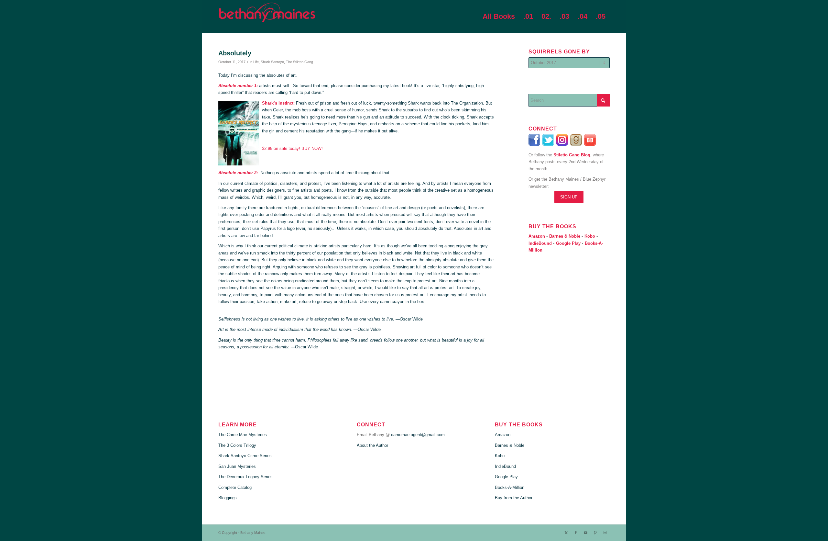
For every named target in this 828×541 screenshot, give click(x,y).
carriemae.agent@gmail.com (418, 434)
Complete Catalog (235, 487)
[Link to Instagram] (605, 532)
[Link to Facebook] (576, 532)
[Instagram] (563, 144)
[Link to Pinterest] (595, 532)
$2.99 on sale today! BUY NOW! (292, 148)
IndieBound (505, 466)
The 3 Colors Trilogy (237, 445)
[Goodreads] (576, 144)
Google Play (506, 476)
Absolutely (234, 53)
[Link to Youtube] (585, 532)
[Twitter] (548, 144)
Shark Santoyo (272, 62)
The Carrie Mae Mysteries (242, 434)
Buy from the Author (513, 497)
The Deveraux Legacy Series (245, 476)
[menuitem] (498, 16)
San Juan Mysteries (237, 466)
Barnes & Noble (509, 445)
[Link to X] (566, 532)
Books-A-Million (509, 487)
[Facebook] (534, 144)
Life (256, 62)
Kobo (500, 455)
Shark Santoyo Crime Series (245, 455)
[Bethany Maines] (266, 16)
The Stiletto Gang (299, 62)
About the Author (372, 445)
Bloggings (227, 497)
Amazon (502, 434)
